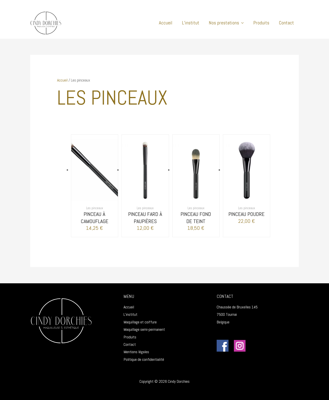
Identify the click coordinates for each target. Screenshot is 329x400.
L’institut (190, 23)
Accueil (165, 23)
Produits (261, 23)
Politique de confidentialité (144, 359)
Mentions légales (136, 351)
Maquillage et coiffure (140, 322)
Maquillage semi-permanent (144, 329)
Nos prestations (224, 23)
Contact (286, 23)
